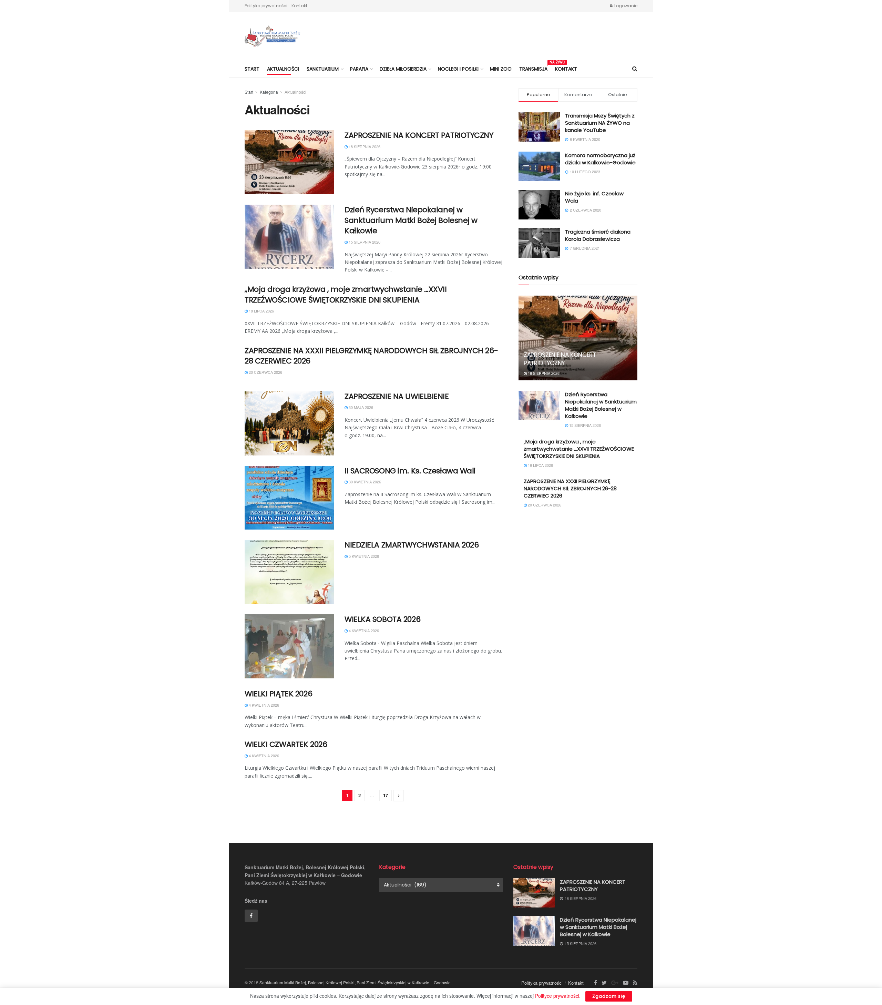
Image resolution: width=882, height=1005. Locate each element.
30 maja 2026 (360, 407)
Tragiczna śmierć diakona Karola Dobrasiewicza (597, 235)
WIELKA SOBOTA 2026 (382, 619)
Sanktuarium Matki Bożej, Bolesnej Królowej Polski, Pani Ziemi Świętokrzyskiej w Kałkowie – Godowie (355, 982)
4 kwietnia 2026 (363, 630)
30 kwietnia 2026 (364, 481)
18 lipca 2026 (261, 311)
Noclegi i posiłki (458, 68)
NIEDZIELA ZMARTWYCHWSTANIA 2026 (412, 545)
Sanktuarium (323, 68)
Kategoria (269, 92)
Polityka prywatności (266, 6)
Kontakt (299, 6)
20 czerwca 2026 (265, 372)
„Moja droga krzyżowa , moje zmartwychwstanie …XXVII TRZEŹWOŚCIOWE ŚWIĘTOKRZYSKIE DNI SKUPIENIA (346, 294)
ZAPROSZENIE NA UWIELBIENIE (397, 396)
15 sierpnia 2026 (364, 242)
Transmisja (533, 67)
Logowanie (625, 6)
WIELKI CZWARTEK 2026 (286, 744)
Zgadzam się (608, 996)
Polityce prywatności (557, 995)
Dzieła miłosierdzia (403, 68)
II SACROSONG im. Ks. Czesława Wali (410, 470)
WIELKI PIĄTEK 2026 (278, 693)
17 (385, 795)
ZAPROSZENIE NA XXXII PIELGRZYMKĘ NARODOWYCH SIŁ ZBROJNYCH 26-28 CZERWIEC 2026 (371, 356)
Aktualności (283, 68)
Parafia (359, 68)
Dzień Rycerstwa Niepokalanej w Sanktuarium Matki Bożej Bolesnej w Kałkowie (411, 220)
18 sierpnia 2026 (364, 146)
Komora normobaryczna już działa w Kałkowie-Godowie (600, 159)
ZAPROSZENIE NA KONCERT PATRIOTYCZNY (419, 135)
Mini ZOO (501, 68)
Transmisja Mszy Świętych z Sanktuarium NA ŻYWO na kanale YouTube (600, 123)
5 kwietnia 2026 (363, 556)
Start (252, 68)
